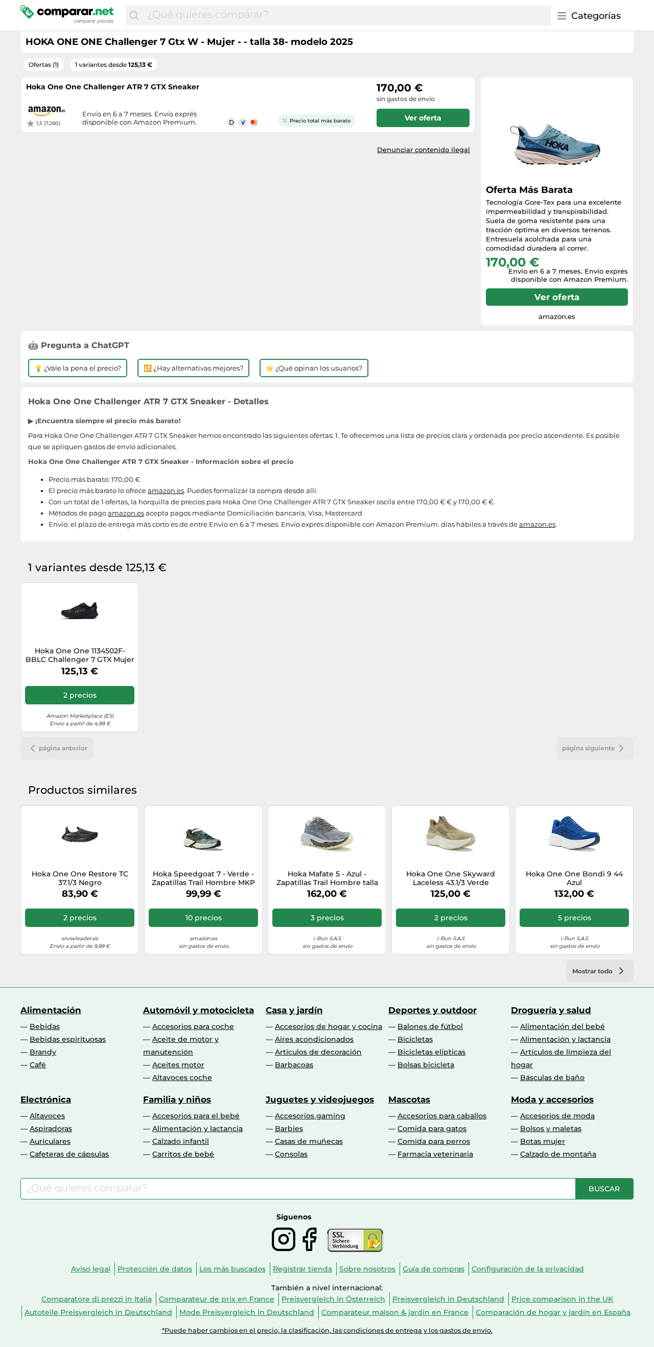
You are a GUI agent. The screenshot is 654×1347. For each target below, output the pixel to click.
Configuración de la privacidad (528, 1268)
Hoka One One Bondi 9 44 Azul (574, 878)
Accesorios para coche (193, 1026)
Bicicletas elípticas (431, 1052)
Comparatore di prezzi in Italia (96, 1299)
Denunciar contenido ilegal (423, 149)
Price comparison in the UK (562, 1299)
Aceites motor (178, 1064)
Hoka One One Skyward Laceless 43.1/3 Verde (450, 878)
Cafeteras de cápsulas (69, 1154)
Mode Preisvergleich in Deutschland (246, 1312)
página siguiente (588, 748)
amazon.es (166, 490)
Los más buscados (232, 1268)
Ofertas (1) (44, 64)
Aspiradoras (51, 1128)
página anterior (63, 748)
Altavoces (47, 1115)
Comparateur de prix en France (216, 1299)
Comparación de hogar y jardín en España (553, 1312)
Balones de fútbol (430, 1026)
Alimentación (50, 1010)
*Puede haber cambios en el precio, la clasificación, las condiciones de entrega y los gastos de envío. (327, 1330)
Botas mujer (542, 1141)
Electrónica (45, 1099)
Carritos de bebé (183, 1154)
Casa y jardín (294, 1010)
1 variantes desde (113, 64)
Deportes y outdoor (432, 1010)
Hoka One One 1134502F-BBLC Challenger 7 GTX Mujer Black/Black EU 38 (80, 655)
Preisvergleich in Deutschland (448, 1299)
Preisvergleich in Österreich (333, 1299)
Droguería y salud (551, 1010)
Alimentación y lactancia (565, 1039)
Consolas (291, 1154)
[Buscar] (134, 15)
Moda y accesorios (552, 1099)
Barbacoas (294, 1064)
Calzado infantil (180, 1141)
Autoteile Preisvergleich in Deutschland (98, 1312)
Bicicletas (415, 1039)
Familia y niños (177, 1099)
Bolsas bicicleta (426, 1064)
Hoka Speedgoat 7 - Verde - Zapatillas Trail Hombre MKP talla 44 (203, 878)
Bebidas (45, 1026)
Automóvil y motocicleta (198, 1010)
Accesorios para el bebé (196, 1115)
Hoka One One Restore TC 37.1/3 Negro (80, 878)
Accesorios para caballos (442, 1115)
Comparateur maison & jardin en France (395, 1312)
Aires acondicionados (314, 1039)
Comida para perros (434, 1141)
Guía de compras (433, 1268)
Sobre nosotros (367, 1268)
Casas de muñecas (309, 1141)
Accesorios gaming (310, 1115)
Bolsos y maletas (550, 1128)
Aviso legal (90, 1268)
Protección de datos (155, 1268)
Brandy (43, 1052)
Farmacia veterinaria (435, 1154)
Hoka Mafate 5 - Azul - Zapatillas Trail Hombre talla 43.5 (327, 878)
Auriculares (50, 1141)
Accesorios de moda (557, 1115)
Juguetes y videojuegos (320, 1099)
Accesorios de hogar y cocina (328, 1026)
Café (38, 1064)
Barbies (289, 1128)
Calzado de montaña (558, 1154)
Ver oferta (556, 297)
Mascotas (409, 1099)
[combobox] (346, 15)
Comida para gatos (432, 1128)
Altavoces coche (182, 1077)
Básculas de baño (552, 1077)
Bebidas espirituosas (68, 1039)
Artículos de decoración (318, 1052)
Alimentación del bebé (562, 1026)
